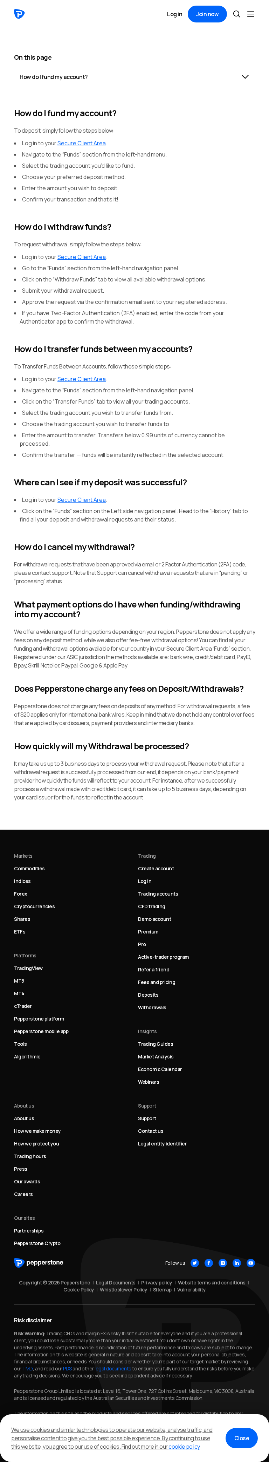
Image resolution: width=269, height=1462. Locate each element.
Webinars (148, 1081)
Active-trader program (163, 956)
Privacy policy (156, 1282)
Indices (22, 881)
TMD (27, 1368)
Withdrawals (152, 1007)
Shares (22, 919)
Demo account (154, 919)
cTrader (23, 1006)
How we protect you (36, 1143)
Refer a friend (153, 969)
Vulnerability (191, 1289)
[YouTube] (251, 1263)
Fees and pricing (156, 982)
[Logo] (19, 14)
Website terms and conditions (212, 1282)
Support (147, 1118)
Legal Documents (116, 1282)
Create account (156, 868)
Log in (174, 14)
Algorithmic (27, 1056)
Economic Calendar (160, 1069)
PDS (67, 1368)
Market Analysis (156, 1056)
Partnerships (28, 1230)
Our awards (27, 1181)
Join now (207, 14)
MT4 (19, 993)
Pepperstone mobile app (41, 1031)
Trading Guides (155, 1044)
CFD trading (151, 906)
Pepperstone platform (39, 1018)
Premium (148, 931)
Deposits (148, 994)
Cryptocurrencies (34, 906)
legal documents (113, 1368)
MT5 (19, 980)
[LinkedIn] (237, 1263)
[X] (195, 1263)
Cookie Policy (78, 1289)
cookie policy (184, 1446)
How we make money (37, 1131)
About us (24, 1118)
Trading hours (30, 1156)
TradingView (28, 968)
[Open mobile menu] (251, 14)
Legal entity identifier (162, 1143)
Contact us (150, 1131)
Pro (142, 944)
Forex (20, 893)
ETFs (19, 931)
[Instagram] (223, 1263)
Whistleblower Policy (123, 1289)
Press (20, 1168)
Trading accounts (158, 893)
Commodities (29, 868)
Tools (20, 1044)
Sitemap (162, 1289)
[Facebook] (209, 1263)
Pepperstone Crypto (37, 1243)
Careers (23, 1194)
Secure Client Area (81, 143)
